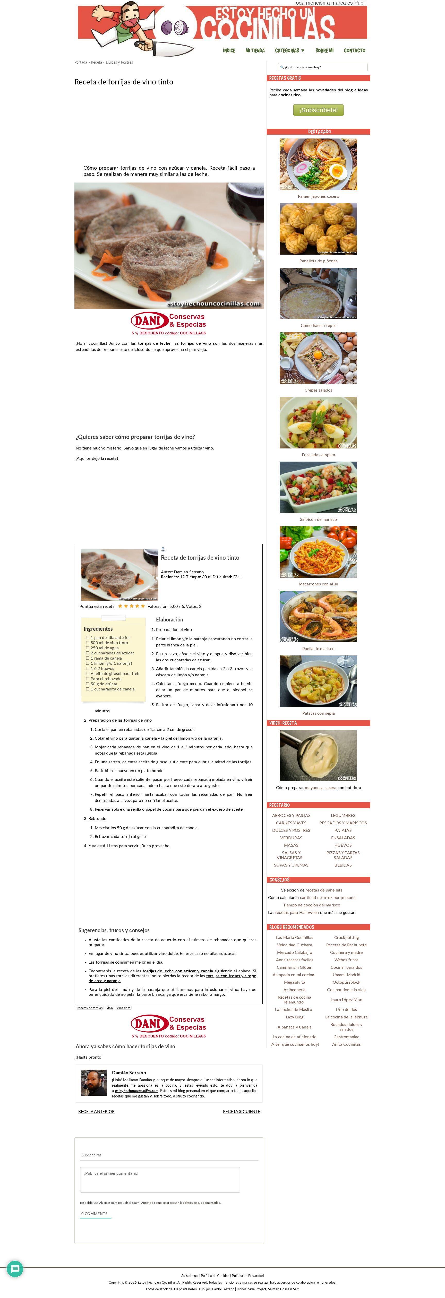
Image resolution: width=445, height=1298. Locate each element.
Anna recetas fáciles (294, 960)
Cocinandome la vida (346, 990)
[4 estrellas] (137, 606)
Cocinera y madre (346, 952)
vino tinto (124, 1007)
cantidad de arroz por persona (328, 898)
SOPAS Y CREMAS (291, 865)
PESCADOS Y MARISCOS (343, 823)
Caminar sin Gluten (295, 967)
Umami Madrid (346, 975)
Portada (80, 62)
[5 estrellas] (143, 606)
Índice (229, 50)
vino (110, 1007)
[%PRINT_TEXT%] (163, 549)
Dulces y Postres (119, 62)
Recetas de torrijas (89, 1007)
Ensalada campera (318, 455)
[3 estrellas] (131, 606)
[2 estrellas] (126, 606)
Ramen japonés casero (318, 196)
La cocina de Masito (293, 1010)
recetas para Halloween (297, 913)
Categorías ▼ (290, 50)
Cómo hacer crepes (318, 326)
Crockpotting (346, 938)
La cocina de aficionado (294, 1037)
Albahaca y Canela (295, 1027)
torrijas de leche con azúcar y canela (178, 971)
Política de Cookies (215, 1276)
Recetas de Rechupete (346, 945)
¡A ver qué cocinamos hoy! (294, 1044)
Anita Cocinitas (346, 1044)
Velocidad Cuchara (294, 945)
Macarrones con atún (318, 584)
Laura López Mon (346, 1000)
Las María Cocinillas (294, 938)
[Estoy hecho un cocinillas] (222, 28)
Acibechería (294, 990)
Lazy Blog (294, 1017)
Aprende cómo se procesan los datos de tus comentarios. (181, 1202)
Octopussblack (347, 982)
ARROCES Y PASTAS (291, 816)
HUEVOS (343, 845)
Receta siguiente (241, 1112)
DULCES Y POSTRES (291, 830)
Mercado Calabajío (294, 952)
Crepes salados (318, 390)
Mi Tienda (255, 50)
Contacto (354, 50)
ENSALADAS (343, 838)
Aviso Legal (189, 1276)
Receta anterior (96, 1112)
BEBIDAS (343, 865)
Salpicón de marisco (318, 519)
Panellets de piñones (318, 261)
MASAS (291, 845)
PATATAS (343, 830)
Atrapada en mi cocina (293, 975)
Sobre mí (325, 50)
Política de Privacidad (247, 1276)
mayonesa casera (320, 788)
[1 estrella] (120, 606)
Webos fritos (346, 960)
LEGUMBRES (343, 816)
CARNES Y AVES (291, 823)
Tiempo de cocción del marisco (311, 905)
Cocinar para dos (346, 967)
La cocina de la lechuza (346, 1017)
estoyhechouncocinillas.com (136, 1091)
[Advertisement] (169, 124)
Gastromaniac (346, 1037)
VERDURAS (291, 838)
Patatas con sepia (318, 713)
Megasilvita (294, 982)
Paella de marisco (318, 649)
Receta (96, 62)
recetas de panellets (323, 890)
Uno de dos (346, 1010)
